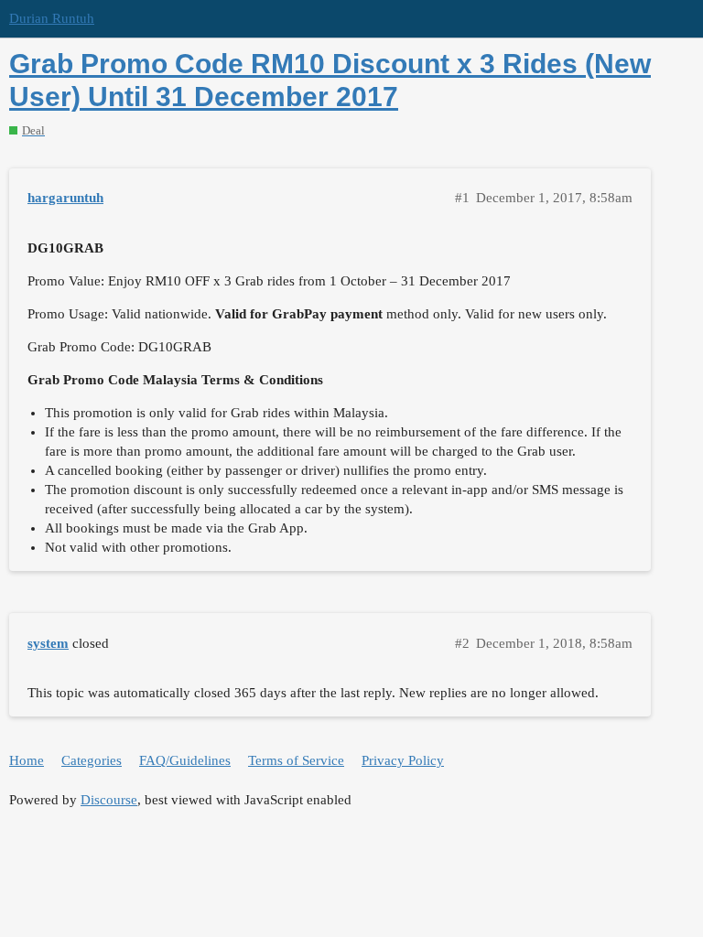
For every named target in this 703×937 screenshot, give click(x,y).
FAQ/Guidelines (185, 760)
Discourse (109, 799)
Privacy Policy (403, 760)
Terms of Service (296, 760)
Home (26, 760)
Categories (91, 760)
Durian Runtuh (51, 18)
